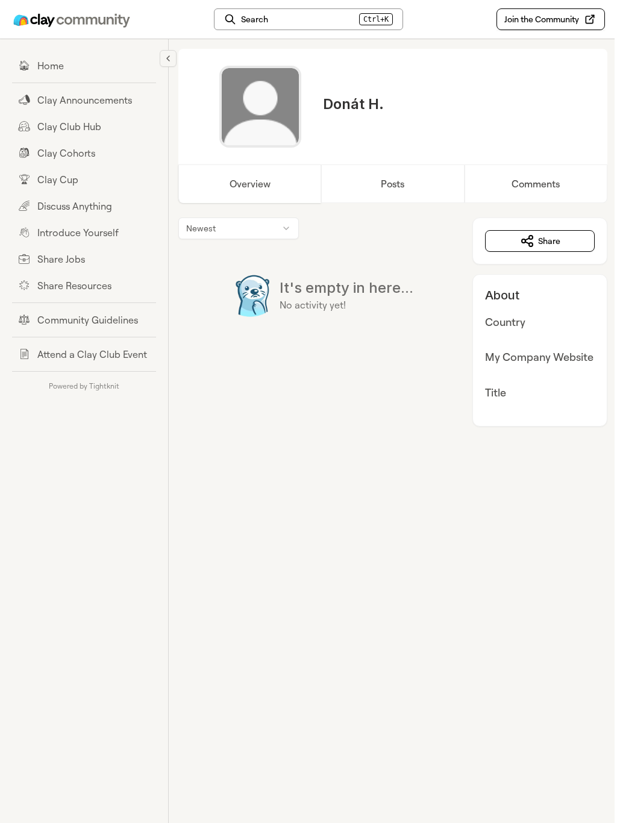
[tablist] (392, 183)
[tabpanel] (392, 322)
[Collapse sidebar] (168, 58)
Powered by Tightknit (84, 385)
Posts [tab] (392, 184)
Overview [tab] (250, 184)
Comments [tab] (536, 184)
